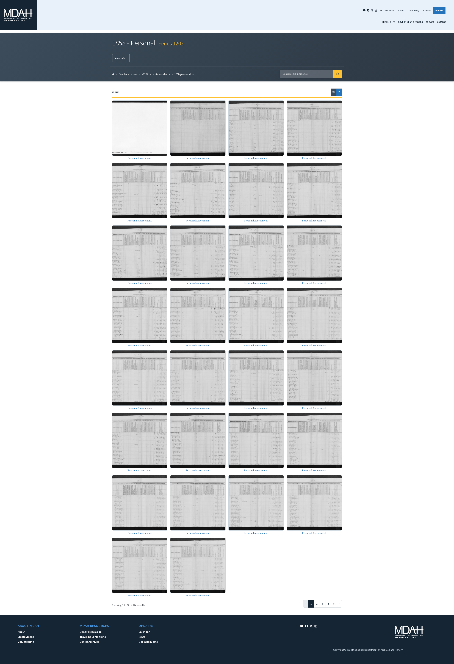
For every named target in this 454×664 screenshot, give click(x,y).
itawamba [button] (162, 74)
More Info (120, 58)
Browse (430, 22)
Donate (439, 10)
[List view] (339, 92)
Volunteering (26, 641)
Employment (26, 636)
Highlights (388, 22)
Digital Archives (89, 641)
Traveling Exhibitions (93, 636)
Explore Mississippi (91, 631)
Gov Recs (124, 74)
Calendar (144, 631)
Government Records (410, 22)
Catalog (441, 22)
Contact (427, 10)
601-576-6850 (387, 10)
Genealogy (413, 10)
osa (136, 74)
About (22, 631)
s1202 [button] (145, 74)
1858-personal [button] (183, 74)
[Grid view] (333, 92)
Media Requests (148, 641)
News (401, 10)
